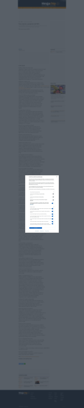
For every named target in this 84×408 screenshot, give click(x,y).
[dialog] (42, 204)
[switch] (53, 194)
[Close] (57, 177)
